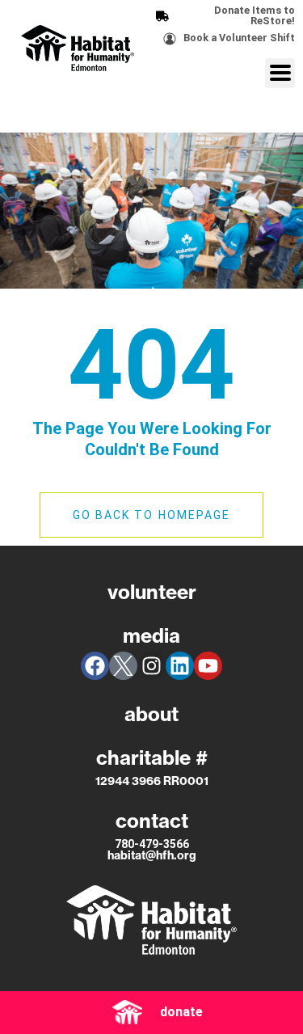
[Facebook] (95, 666)
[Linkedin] (180, 666)
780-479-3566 (152, 844)
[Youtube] (208, 666)
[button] (280, 73)
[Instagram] (151, 666)
